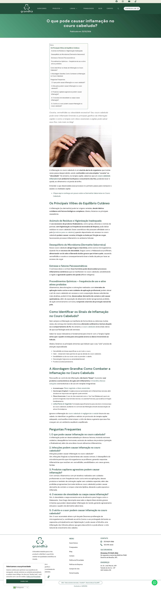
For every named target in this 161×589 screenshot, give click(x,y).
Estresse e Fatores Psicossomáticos (63, 58)
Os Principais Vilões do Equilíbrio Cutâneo (65, 48)
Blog (100, 8)
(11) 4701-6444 (108, 545)
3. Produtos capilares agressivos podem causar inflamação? (66, 93)
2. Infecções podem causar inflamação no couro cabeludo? (66, 87)
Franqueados (88, 8)
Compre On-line (130, 8)
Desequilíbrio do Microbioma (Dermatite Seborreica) (68, 54)
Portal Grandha (74, 573)
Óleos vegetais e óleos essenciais (77, 388)
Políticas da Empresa (76, 564)
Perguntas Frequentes (58, 80)
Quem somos (41, 8)
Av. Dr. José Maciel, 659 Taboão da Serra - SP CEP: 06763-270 (108, 568)
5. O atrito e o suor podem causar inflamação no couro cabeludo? (66, 105)
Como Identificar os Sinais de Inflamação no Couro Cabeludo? (67, 69)
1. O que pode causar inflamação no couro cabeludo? (68, 82)
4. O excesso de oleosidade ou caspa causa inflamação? (65, 99)
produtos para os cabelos (64, 232)
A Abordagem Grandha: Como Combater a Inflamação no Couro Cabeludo (68, 75)
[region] (24, 574)
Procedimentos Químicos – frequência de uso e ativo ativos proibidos (68, 62)
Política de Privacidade (33, 576)
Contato (110, 8)
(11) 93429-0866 (109, 541)
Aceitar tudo (24, 581)
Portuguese (20, 587)
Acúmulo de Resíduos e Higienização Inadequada (66, 51)
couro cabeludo (89, 327)
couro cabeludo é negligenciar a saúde (83, 413)
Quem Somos (73, 543)
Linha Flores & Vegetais (62, 404)
